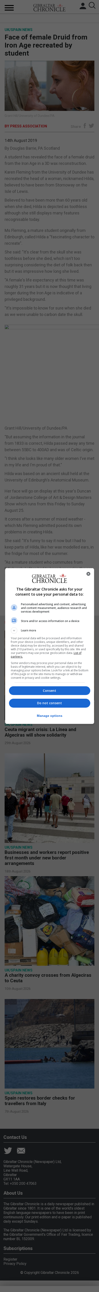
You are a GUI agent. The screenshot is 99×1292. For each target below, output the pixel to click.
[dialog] (49, 646)
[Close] (88, 573)
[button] (49, 630)
